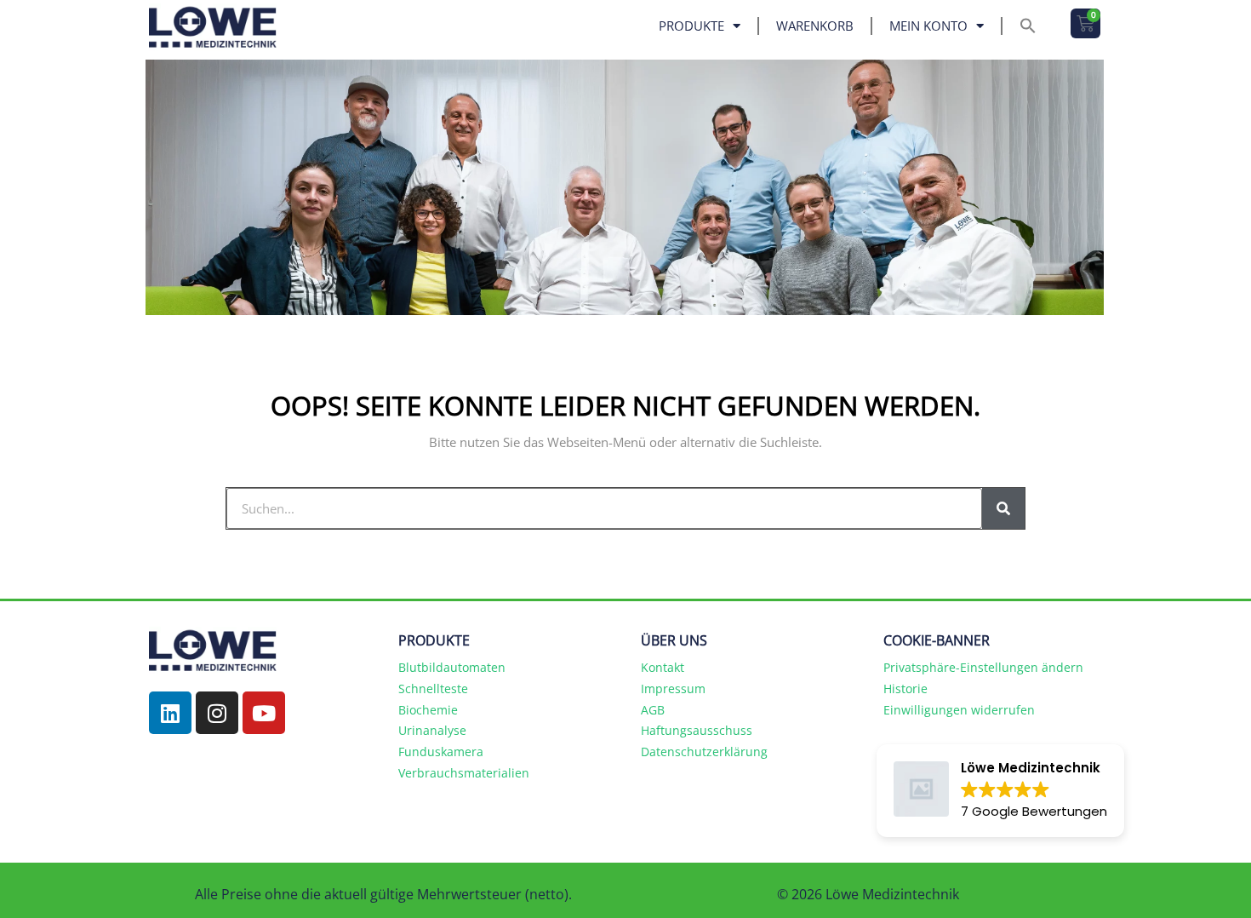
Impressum (673, 688)
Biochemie (428, 710)
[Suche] (1003, 508)
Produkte (691, 25)
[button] (1028, 25)
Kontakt (662, 667)
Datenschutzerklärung (704, 751)
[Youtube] (264, 712)
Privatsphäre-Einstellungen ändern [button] (983, 667)
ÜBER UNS (674, 640)
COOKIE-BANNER (936, 640)
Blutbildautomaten (452, 667)
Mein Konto (928, 25)
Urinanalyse (432, 730)
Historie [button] (905, 688)
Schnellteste (433, 688)
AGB (653, 710)
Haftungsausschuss (696, 730)
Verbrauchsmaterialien (463, 773)
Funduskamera (440, 751)
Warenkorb (815, 25)
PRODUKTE (434, 640)
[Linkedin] (170, 712)
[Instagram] (217, 712)
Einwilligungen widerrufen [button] (959, 710)
